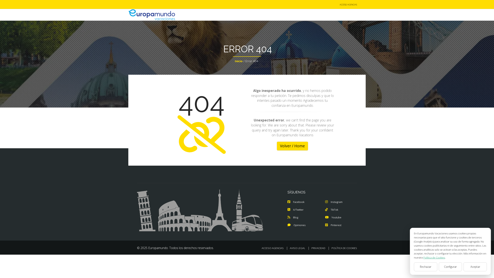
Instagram (337, 202)
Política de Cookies (434, 257)
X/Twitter (298, 209)
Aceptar (475, 267)
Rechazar (425, 267)
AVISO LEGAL (297, 248)
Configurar (450, 267)
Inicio (239, 61)
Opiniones (300, 225)
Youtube (336, 217)
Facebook (299, 202)
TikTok (334, 209)
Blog (295, 217)
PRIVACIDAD (318, 248)
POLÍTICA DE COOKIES (344, 248)
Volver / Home (292, 145)
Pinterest (336, 225)
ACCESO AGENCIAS (348, 4)
